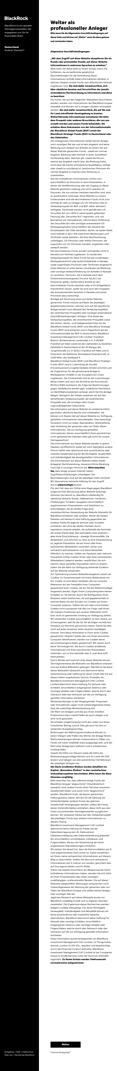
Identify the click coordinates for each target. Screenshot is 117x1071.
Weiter (65, 1044)
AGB (18, 1052)
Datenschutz (27, 1052)
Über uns (9, 1055)
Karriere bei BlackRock (24, 1055)
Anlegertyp (9, 1052)
